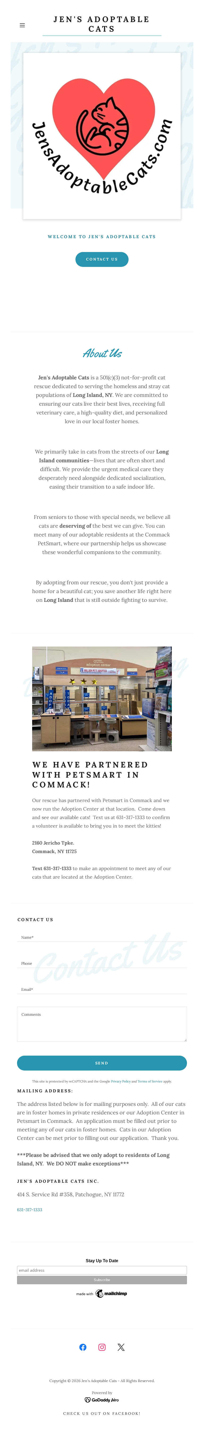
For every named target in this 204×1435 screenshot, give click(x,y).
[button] (29, 25)
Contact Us (102, 259)
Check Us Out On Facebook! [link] (102, 1413)
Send (102, 1063)
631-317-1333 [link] (29, 1209)
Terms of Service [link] (150, 1081)
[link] (102, 30)
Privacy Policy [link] (121, 1081)
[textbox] (102, 935)
